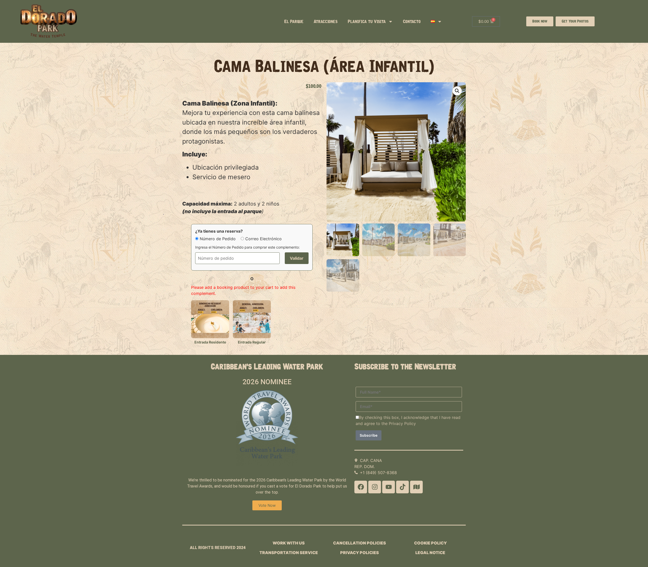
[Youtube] (388, 487)
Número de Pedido (218, 239)
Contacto (412, 21)
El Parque (293, 21)
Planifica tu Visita (367, 21)
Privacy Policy (402, 423)
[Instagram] (374, 487)
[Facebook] (360, 487)
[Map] (416, 487)
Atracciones (326, 21)
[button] (457, 90)
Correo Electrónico (263, 239)
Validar (296, 258)
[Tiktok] (402, 487)
